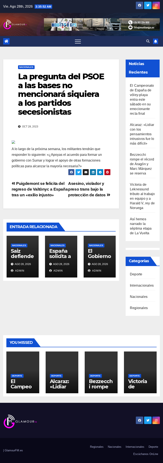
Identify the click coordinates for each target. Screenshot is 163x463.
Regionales (139, 308)
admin (19, 270)
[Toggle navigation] (78, 41)
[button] (148, 41)
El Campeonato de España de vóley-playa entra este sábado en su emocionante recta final (142, 99)
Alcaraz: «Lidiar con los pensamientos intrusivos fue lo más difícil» (142, 134)
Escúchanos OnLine (145, 454)
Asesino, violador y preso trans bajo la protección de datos (87, 189)
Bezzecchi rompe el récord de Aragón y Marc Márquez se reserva (142, 164)
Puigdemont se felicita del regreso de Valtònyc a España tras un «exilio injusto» (40, 189)
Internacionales (142, 285)
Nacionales (26, 67)
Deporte (136, 274)
